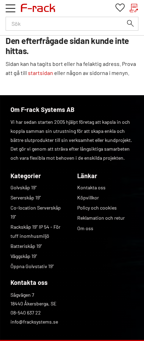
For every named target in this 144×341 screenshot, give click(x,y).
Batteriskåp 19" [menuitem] (26, 246)
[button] (10, 8)
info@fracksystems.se (34, 322)
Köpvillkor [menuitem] (88, 197)
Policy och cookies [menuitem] (97, 208)
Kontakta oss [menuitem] (91, 187)
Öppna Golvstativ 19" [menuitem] (32, 266)
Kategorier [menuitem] (25, 176)
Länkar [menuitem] (87, 176)
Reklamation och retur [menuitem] (101, 218)
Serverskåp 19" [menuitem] (25, 197)
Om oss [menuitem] (85, 228)
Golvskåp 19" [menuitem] (23, 187)
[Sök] (130, 23)
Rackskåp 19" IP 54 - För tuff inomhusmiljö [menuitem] (35, 231)
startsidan (40, 72)
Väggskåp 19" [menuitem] (23, 256)
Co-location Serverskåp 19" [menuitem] (35, 212)
